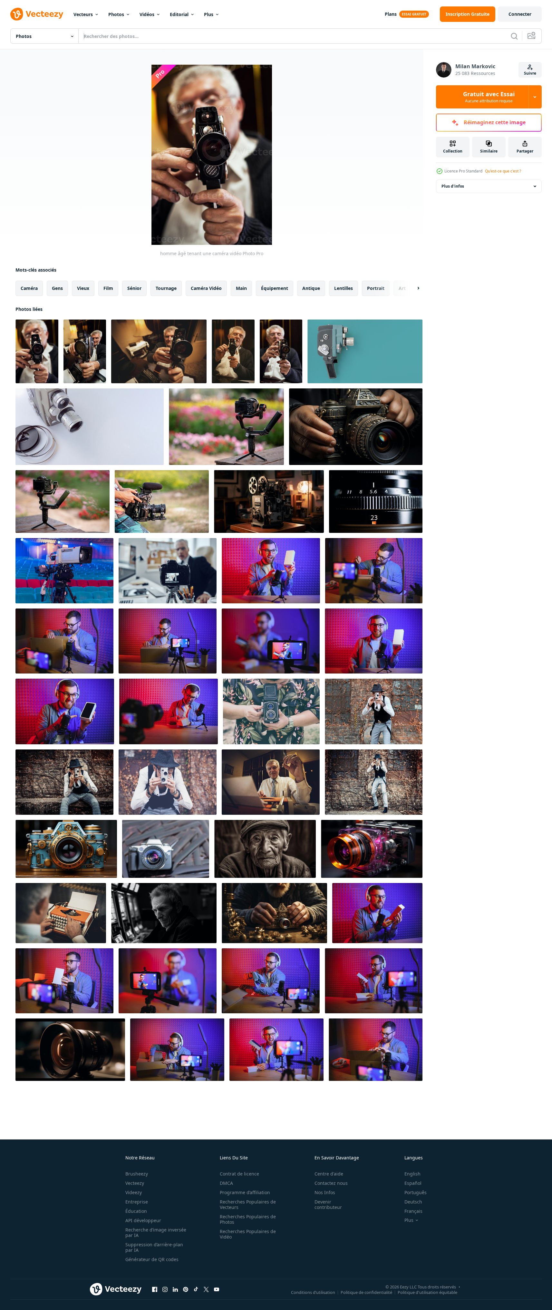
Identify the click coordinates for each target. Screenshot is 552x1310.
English (412, 1174)
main (241, 288)
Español (412, 1183)
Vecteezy (134, 1183)
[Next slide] (412, 288)
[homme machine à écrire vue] (60, 913)
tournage (166, 288)
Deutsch (413, 1202)
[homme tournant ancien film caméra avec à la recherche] (271, 711)
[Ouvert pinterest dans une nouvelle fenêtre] (185, 1289)
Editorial (179, 14)
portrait (375, 288)
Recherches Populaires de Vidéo (248, 1234)
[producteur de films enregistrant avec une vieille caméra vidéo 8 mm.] (168, 782)
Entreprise (136, 1202)
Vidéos (147, 14)
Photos (116, 14)
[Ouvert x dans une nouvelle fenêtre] (206, 1289)
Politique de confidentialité (366, 1292)
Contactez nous (331, 1183)
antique (311, 288)
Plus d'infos (452, 186)
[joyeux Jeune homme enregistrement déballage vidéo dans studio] (377, 913)
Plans (391, 14)
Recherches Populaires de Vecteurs (248, 1204)
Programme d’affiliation (245, 1192)
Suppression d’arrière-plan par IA (154, 1247)
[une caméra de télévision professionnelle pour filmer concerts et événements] (64, 570)
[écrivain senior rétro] (271, 782)
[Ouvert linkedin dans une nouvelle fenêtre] (175, 1289)
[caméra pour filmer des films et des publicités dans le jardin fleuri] (226, 426)
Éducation (136, 1211)
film (108, 288)
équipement (274, 288)
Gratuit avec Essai (489, 97)
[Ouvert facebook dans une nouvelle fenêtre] (154, 1289)
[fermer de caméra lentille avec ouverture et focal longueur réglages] (375, 501)
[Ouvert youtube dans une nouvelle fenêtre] (216, 1289)
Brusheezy (136, 1174)
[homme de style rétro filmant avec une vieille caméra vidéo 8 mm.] (64, 782)
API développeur (143, 1220)
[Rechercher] (514, 36)
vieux (83, 288)
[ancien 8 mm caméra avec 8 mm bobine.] (364, 351)
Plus (208, 14)
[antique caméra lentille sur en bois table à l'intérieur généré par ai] (269, 501)
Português (415, 1192)
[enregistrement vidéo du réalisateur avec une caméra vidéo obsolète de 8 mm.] (373, 711)
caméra (29, 288)
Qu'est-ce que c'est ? (503, 171)
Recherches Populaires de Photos (248, 1219)
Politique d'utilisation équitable (427, 1292)
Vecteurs (83, 14)
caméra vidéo (206, 288)
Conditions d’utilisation (313, 1292)
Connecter (519, 14)
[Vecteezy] (36, 14)
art (402, 288)
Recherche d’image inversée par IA (155, 1232)
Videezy (133, 1192)
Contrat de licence (239, 1174)
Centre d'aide (329, 1174)
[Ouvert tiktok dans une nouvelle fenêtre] (196, 1289)
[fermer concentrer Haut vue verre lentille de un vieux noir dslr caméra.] (165, 849)
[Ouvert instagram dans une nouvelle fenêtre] (165, 1289)
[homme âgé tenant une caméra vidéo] (36, 351)
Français (413, 1211)
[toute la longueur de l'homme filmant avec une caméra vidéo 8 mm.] (373, 782)
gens (57, 288)
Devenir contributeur (328, 1204)
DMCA (226, 1183)
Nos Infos (325, 1192)
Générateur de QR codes (152, 1259)
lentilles (343, 288)
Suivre (530, 73)
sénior (134, 288)
